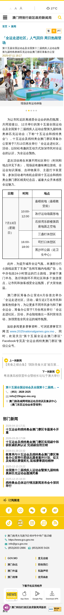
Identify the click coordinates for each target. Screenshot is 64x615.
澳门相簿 (13, 577)
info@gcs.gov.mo (18, 544)
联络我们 (43, 564)
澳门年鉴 (13, 570)
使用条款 (43, 577)
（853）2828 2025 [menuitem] (20, 392)
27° (54, 8)
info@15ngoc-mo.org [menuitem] (22, 396)
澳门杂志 (13, 564)
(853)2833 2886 (17, 548)
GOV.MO (12, 558)
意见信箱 (43, 558)
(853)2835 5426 (40, 548)
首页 (4, 26)
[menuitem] (32, 387)
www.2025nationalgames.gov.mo (32, 331)
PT (59, 31)
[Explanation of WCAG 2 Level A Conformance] (55, 609)
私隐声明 (43, 570)
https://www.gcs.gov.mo (21, 540)
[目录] (4, 17)
